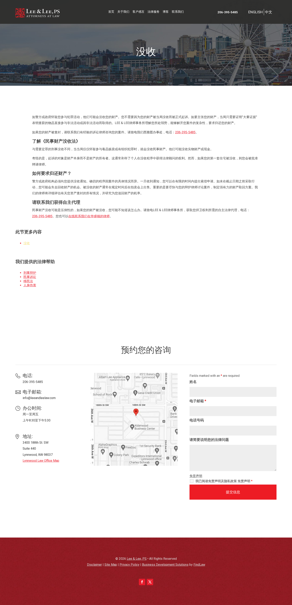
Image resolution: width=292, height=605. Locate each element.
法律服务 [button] (154, 11)
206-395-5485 (228, 12)
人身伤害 (29, 285)
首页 (111, 11)
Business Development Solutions (165, 565)
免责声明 (196, 476)
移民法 (28, 281)
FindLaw (199, 565)
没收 (26, 243)
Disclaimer (94, 565)
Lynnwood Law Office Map (41, 461)
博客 (166, 11)
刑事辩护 (29, 273)
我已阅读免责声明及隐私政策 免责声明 (223, 481)
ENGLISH (255, 12)
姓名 (193, 382)
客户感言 (138, 11)
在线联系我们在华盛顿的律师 (89, 216)
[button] (288, 576)
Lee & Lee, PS (137, 559)
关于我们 (123, 11)
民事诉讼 (29, 277)
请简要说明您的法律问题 (209, 440)
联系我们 (178, 11)
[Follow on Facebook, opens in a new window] (142, 582)
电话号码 (197, 420)
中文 (268, 12)
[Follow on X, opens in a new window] (150, 582)
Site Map (110, 565)
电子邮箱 (198, 401)
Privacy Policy (129, 565)
